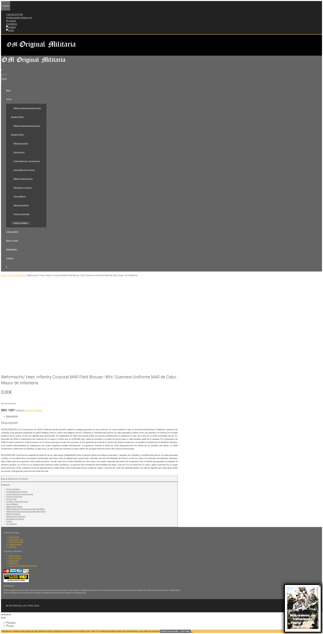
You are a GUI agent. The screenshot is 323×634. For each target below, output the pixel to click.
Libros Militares (20, 196)
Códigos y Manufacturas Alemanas (23, 566)
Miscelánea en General (23, 188)
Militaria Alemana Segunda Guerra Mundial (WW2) (26, 511)
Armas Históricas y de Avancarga (27, 161)
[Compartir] (7, 614)
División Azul (19, 152)
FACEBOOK (11, 24)
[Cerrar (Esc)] (10, 614)
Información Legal (16, 539)
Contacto (9, 258)
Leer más (185, 631)
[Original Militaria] (33, 64)
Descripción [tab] (12, 416)
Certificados (13, 563)
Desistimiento (11, 249)
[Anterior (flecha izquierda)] (2, 617)
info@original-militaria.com (19, 17)
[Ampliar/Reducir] (2, 614)
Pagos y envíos (12, 240)
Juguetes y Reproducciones (17, 502)
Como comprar (12, 232)
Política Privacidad (16, 542)
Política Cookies (15, 544)
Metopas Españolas (21, 205)
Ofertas (9, 521)
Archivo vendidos (21, 223)
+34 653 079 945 (14, 14)
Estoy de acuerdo (169, 631)
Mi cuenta (11, 20)
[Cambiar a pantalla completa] (5, 614)
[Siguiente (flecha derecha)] (5, 617)
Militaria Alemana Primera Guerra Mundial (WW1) (25, 509)
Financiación (14, 561)
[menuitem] (11, 27)
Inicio (8, 90)
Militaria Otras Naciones (23, 179)
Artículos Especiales (22, 214)
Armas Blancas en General (24, 170)
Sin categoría (11, 524)
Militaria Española (21, 143)
